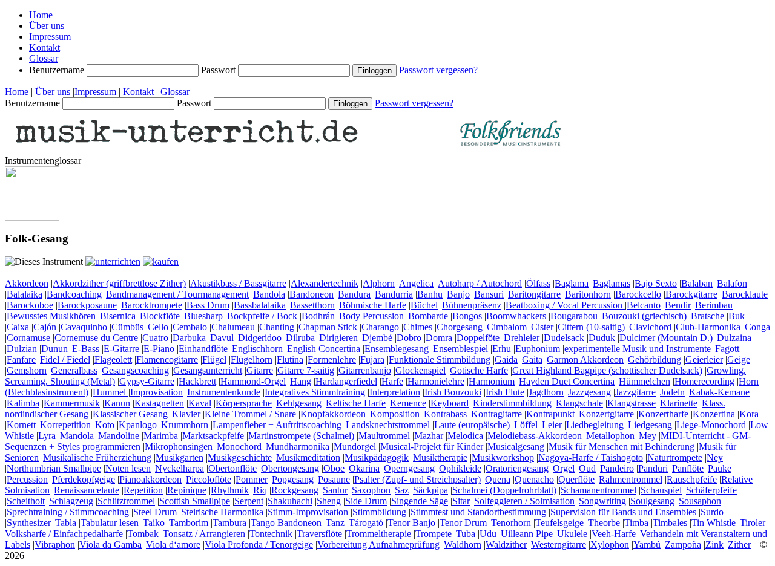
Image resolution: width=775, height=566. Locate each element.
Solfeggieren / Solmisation (524, 501)
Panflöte (688, 468)
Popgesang (293, 479)
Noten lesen (128, 468)
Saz (402, 490)
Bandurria (394, 294)
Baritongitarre (534, 294)
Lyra (48, 436)
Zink (714, 544)
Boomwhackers (516, 316)
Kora (749, 414)
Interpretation (394, 392)
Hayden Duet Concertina (567, 381)
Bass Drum (207, 305)
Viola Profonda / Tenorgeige (259, 544)
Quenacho (534, 479)
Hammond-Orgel (253, 381)
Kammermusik (72, 403)
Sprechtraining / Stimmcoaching (68, 512)
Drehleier (521, 338)
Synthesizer (29, 523)
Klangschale (579, 403)
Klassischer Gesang (130, 414)
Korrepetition (65, 425)
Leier (552, 425)
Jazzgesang (589, 392)
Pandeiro (617, 468)
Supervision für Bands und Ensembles (623, 512)
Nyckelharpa (179, 468)
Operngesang (409, 468)
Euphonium (537, 348)
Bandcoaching (74, 294)
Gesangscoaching (135, 370)
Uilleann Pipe (527, 534)
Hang (300, 381)
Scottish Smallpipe (194, 501)
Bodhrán (318, 316)
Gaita (532, 359)
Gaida (506, 359)
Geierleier (704, 359)
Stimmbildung (379, 512)
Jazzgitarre (635, 392)
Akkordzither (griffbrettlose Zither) (119, 283)
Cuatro (155, 338)
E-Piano (158, 348)
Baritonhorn (588, 294)
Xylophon (609, 544)
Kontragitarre (496, 414)
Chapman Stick (327, 327)
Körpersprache (244, 403)
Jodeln (672, 392)
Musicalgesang (515, 446)
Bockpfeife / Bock (262, 316)
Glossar (43, 58)
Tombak (143, 534)
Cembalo (190, 327)
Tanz (335, 523)
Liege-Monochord (711, 425)
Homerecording (704, 381)
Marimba (161, 436)
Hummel (110, 392)
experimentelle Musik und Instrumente (637, 348)
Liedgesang (650, 425)
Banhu (430, 294)
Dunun (54, 348)
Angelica (416, 283)
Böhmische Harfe (372, 305)
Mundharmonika (297, 446)
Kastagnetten (159, 403)
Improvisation (156, 392)
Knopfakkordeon (333, 414)
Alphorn (379, 283)
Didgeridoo (260, 338)
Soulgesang (652, 501)
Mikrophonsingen (179, 446)
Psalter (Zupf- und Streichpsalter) (417, 479)
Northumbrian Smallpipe (54, 468)
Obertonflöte (232, 468)
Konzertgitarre (606, 414)
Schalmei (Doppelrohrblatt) (504, 490)
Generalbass (74, 370)
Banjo (458, 294)
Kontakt (44, 47)
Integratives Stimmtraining (315, 392)
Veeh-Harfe (614, 534)
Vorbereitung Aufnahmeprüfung (378, 544)
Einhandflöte (203, 348)
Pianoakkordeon (150, 479)
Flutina (290, 359)
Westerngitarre (558, 544)
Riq (260, 490)
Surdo (712, 512)
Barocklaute (745, 294)
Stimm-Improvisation (308, 512)
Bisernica (118, 316)
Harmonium (492, 381)
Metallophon (610, 436)
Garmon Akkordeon (585, 359)
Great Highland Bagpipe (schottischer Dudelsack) (607, 370)
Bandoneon (311, 294)
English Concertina (323, 348)
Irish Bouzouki (452, 392)
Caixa (18, 327)
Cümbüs (127, 327)
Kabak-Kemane (719, 392)
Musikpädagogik (377, 457)
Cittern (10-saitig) (591, 327)
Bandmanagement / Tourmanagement (177, 294)
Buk (736, 316)
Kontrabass (445, 414)
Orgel (564, 468)
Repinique (186, 490)
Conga (757, 327)
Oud (587, 468)
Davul (222, 338)
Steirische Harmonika (222, 512)
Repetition (143, 490)
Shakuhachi (290, 501)
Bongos (467, 316)
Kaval (199, 403)
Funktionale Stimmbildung (439, 359)
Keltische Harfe (356, 403)
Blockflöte (160, 316)
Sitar (461, 501)
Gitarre (259, 370)
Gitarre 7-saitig (305, 370)
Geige (738, 359)
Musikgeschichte (240, 457)
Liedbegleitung (595, 425)
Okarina (364, 468)
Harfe (392, 381)
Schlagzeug (71, 501)
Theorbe (604, 523)
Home (41, 15)
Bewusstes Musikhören (51, 316)
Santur (335, 490)
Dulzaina (734, 338)
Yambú (647, 544)
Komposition (395, 414)
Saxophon (371, 490)
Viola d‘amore (173, 544)
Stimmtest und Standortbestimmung (478, 512)
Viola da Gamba (110, 544)
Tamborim (188, 523)
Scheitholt (26, 501)
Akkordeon (26, 283)
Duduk (602, 338)
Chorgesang (460, 327)
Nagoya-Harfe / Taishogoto (590, 457)
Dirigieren (338, 338)
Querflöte (576, 479)
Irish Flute (505, 392)
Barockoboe (30, 305)
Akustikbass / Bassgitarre (238, 283)
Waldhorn (462, 544)
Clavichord (650, 327)
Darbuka (189, 338)
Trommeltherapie (378, 534)
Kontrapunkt (550, 414)
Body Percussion (371, 316)
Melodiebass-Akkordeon (534, 436)
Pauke (719, 468)
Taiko (154, 523)
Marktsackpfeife (214, 436)
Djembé (377, 338)
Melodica (465, 436)
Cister (542, 327)
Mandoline (118, 436)
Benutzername (58, 70)
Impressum (50, 36)
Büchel (424, 305)
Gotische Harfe (479, 370)
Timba (636, 523)
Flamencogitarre (167, 359)
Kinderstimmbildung (512, 403)
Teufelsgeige (559, 523)
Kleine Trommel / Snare (250, 414)
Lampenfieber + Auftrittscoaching (277, 425)
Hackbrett (197, 381)
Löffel (526, 425)
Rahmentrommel (630, 479)
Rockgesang (294, 490)
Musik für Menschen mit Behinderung (621, 446)
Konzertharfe (663, 414)
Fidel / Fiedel (65, 359)
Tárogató (366, 523)
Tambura (229, 523)
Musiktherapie (440, 457)
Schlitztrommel (126, 501)
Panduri (653, 468)
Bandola (269, 294)
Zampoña (683, 544)
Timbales (670, 523)
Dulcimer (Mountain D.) (666, 338)
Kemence (408, 403)
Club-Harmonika (708, 327)
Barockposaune (87, 305)
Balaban (697, 283)
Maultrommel (384, 436)
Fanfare (21, 359)
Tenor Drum (463, 523)
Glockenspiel (420, 370)
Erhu (501, 348)
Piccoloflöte (208, 479)
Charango (380, 327)
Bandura (354, 294)
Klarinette (679, 403)
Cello (158, 327)
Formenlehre (332, 359)
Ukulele (572, 534)
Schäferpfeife (711, 490)
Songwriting (602, 501)
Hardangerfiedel (346, 381)
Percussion (27, 479)
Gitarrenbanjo (364, 370)
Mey (647, 436)
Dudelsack (564, 338)
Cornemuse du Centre (96, 338)
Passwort (219, 70)
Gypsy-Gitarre (146, 381)
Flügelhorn (251, 359)
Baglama (572, 283)
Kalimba (23, 403)
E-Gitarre (121, 348)
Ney (715, 457)
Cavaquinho (84, 327)
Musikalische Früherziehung (97, 457)
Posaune (334, 479)
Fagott (727, 348)
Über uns (46, 26)
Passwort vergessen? (438, 70)
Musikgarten (179, 457)
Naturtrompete (674, 457)
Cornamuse (28, 338)
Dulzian (22, 348)
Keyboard (449, 403)
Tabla (65, 523)
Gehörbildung (654, 359)
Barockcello (638, 294)
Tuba (465, 534)
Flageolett (113, 359)
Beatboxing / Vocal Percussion (565, 305)
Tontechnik (270, 534)
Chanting (276, 327)
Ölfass (538, 283)
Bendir (678, 305)
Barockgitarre (691, 294)
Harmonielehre (435, 381)
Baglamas (611, 283)
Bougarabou (574, 316)
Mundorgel (355, 446)
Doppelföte (478, 338)
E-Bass (85, 348)
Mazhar (428, 436)
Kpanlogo (138, 425)
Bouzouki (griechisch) (644, 316)
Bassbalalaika (260, 305)
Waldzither (506, 544)
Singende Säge (419, 501)
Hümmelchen (644, 381)
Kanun (117, 403)
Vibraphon (55, 544)
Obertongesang (290, 468)
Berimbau (714, 305)
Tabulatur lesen (110, 523)
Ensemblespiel (460, 348)
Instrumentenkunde (223, 392)
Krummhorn (184, 425)
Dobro (409, 338)
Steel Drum (155, 512)
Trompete (433, 534)
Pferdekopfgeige (83, 479)
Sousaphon (700, 501)
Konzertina (714, 414)
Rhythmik (230, 490)
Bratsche (707, 316)
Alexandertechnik (324, 283)
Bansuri (489, 294)
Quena (497, 479)
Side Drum (366, 501)
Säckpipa (430, 490)
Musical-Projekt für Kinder (431, 446)
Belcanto (644, 305)
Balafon (732, 283)
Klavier (186, 414)
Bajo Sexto (656, 283)
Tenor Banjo (411, 523)
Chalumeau (233, 327)
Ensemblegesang (396, 348)
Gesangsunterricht (207, 370)
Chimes (417, 327)
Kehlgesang (299, 403)
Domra (439, 338)
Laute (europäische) (472, 425)
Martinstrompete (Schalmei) (301, 436)
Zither (739, 544)
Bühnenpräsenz (471, 305)
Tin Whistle (713, 523)
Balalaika (24, 294)
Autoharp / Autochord (480, 283)
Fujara (372, 359)
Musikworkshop (503, 457)
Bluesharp (204, 316)
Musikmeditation (308, 457)
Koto (104, 425)
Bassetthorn (312, 305)
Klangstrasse (631, 403)
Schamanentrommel (598, 490)
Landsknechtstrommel (388, 425)
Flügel (214, 359)
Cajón (44, 327)
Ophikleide (460, 468)
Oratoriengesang (517, 468)
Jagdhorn (546, 392)
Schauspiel (661, 490)
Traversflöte (319, 534)
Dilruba (300, 338)
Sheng (329, 501)
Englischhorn (257, 348)
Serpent (248, 501)
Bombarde (428, 316)
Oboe (334, 468)
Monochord (239, 446)
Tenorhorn (511, 523)
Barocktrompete (151, 305)
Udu (488, 534)
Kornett (21, 425)
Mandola (77, 436)
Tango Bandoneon (286, 523)
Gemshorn (27, 370)
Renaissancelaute (86, 490)
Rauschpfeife (692, 479)
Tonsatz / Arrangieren (204, 534)
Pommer (252, 479)
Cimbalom (507, 327)
